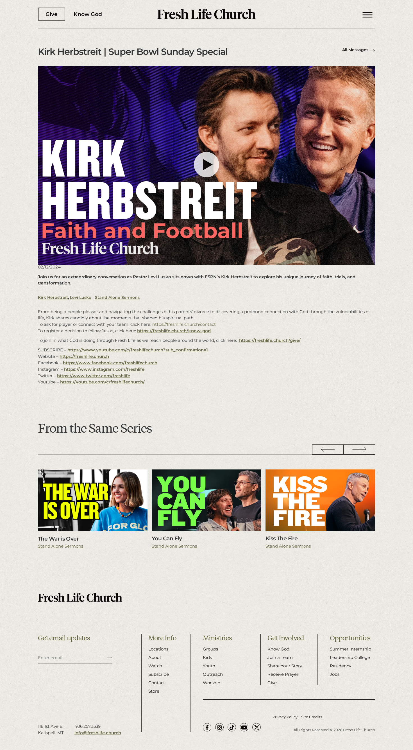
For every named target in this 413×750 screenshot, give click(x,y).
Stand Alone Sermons (117, 297)
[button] (367, 14)
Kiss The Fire (282, 538)
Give (52, 14)
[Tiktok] (232, 727)
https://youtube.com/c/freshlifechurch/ (102, 382)
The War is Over (58, 538)
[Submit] (109, 657)
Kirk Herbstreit (53, 297)
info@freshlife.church (97, 732)
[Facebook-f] (207, 727)
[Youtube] (244, 727)
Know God (88, 14)
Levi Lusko (80, 297)
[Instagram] (219, 727)
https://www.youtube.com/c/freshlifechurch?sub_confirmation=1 (137, 350)
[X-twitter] (256, 727)
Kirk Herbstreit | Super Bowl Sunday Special (133, 51)
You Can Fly (167, 538)
